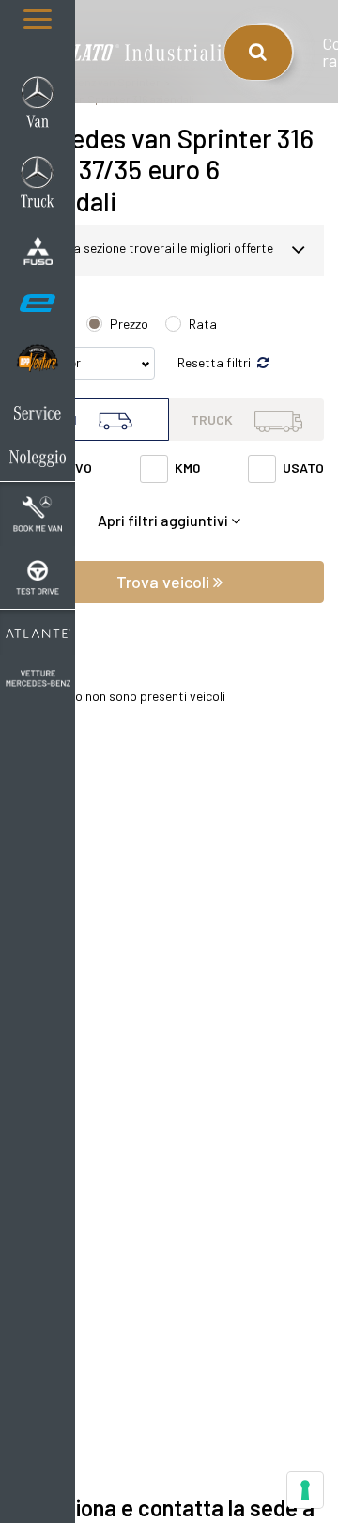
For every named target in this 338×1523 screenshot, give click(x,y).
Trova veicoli (164, 581)
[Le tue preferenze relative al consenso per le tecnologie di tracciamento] (305, 1490)
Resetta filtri (215, 362)
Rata (203, 324)
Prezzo (129, 324)
